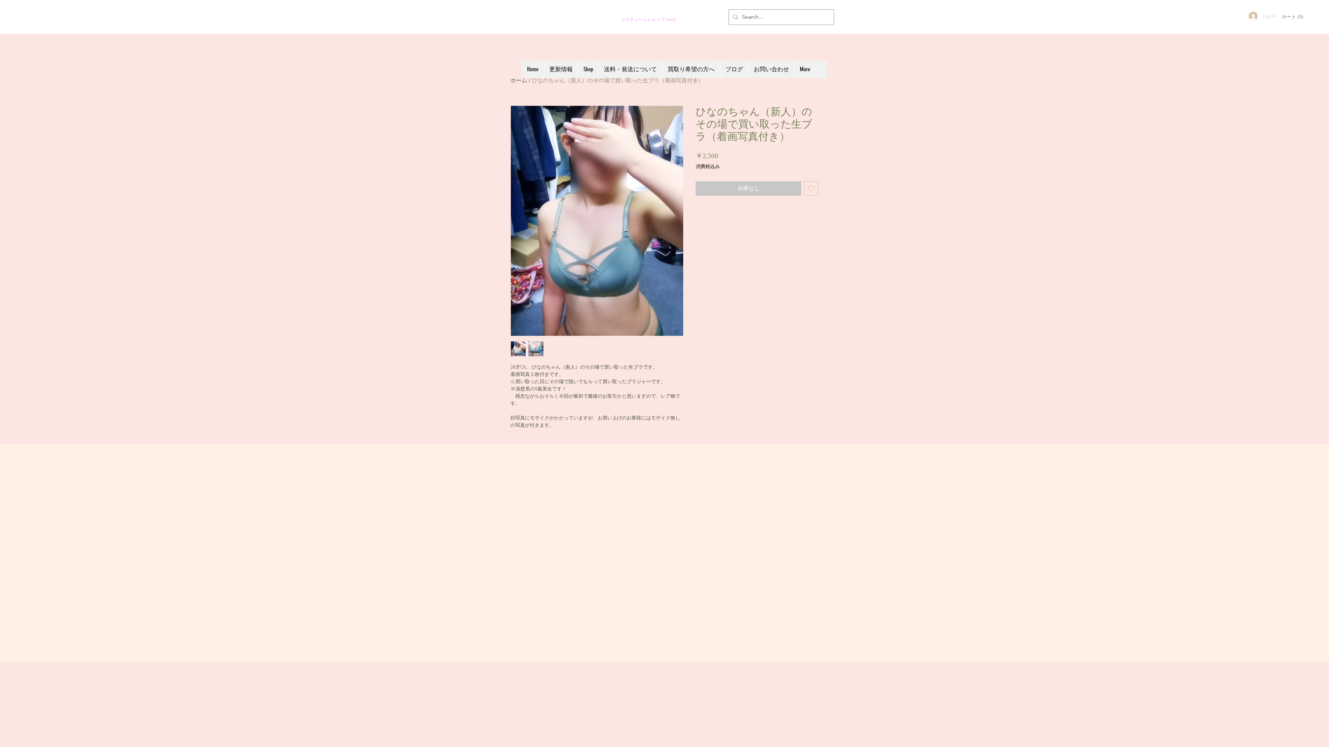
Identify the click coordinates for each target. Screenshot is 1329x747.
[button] (1293, 16)
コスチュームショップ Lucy (642, 19)
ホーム (518, 80)
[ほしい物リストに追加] (811, 188)
